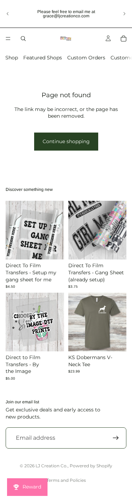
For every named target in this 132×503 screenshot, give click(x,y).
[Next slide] (124, 14)
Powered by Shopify (91, 465)
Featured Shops (42, 57)
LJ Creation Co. (52, 465)
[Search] (23, 38)
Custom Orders (86, 57)
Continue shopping (66, 141)
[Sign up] (115, 438)
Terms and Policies (66, 480)
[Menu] (8, 38)
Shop (11, 57)
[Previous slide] (7, 14)
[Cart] (123, 38)
